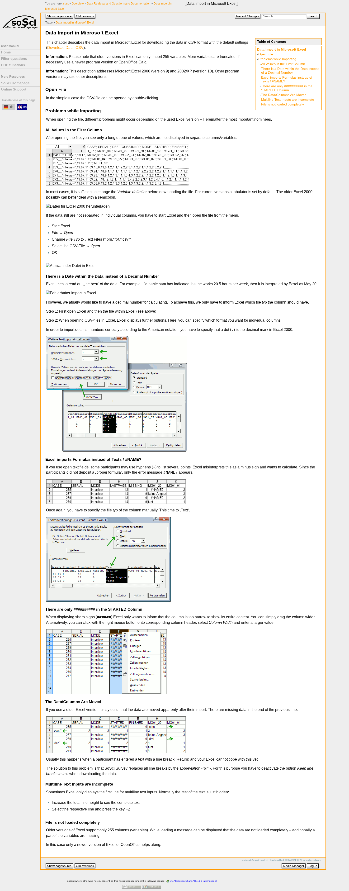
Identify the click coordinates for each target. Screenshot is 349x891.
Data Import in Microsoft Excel (211, 3)
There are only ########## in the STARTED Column (286, 88)
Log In (313, 866)
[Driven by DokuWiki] (151, 887)
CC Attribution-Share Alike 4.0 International (193, 881)
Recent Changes (247, 16)
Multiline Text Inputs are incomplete (287, 99)
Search (313, 16)
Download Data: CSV (65, 48)
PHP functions (13, 65)
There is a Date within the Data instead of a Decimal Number (290, 70)
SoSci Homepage (15, 83)
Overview (78, 3)
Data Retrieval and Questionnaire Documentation (119, 3)
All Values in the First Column (283, 64)
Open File (265, 54)
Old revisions (85, 16)
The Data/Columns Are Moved (284, 95)
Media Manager (293, 866)
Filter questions (14, 59)
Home (6, 52)
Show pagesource (59, 16)
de (11, 107)
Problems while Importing (277, 59)
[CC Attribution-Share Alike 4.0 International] (131, 887)
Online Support (13, 89)
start (66, 3)
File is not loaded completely (282, 104)
